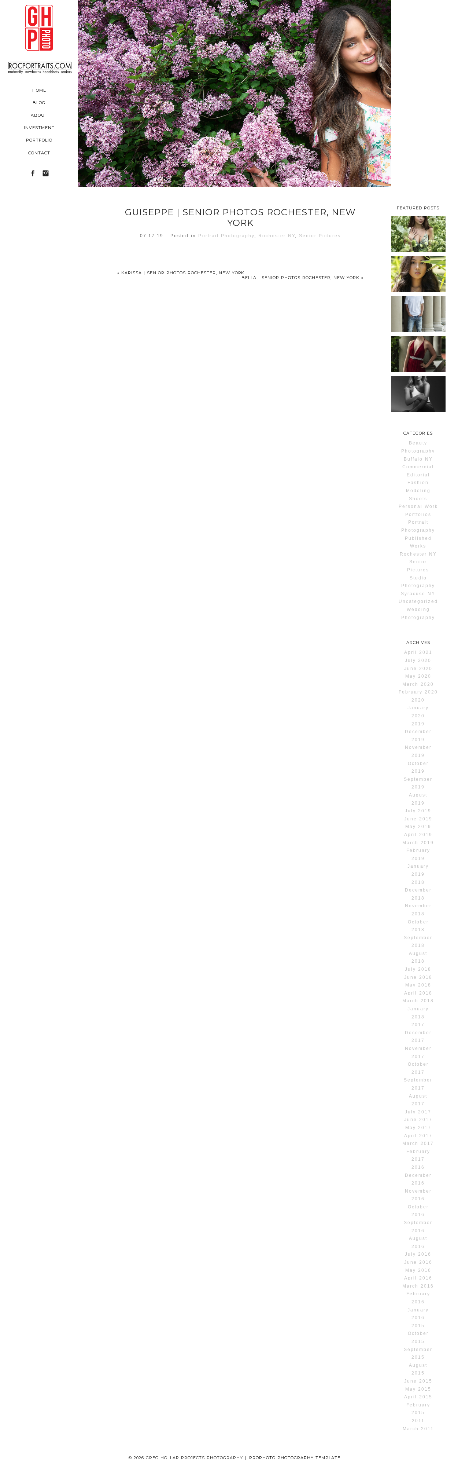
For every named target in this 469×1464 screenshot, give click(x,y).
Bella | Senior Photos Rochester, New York (302, 277)
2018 (418, 882)
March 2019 (418, 842)
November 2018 (418, 909)
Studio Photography (418, 582)
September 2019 (418, 783)
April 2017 (418, 1135)
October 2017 (418, 1068)
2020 (418, 700)
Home (39, 90)
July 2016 (418, 1254)
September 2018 (418, 941)
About (39, 115)
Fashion (418, 482)
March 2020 (418, 684)
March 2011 (418, 1428)
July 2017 (418, 1112)
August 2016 (418, 1242)
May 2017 (418, 1127)
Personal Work (418, 506)
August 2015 (418, 1369)
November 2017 (418, 1052)
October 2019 (418, 767)
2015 (418, 1325)
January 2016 (418, 1314)
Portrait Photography (226, 235)
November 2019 (418, 751)
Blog (39, 102)
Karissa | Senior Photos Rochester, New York (181, 272)
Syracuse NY (418, 593)
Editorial (418, 474)
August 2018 (418, 957)
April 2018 (418, 993)
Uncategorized (418, 601)
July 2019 (418, 810)
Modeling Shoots (418, 494)
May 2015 (418, 1389)
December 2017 (418, 1036)
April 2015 (418, 1396)
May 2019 (418, 826)
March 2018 (418, 1000)
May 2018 (418, 985)
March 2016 (418, 1286)
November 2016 (418, 1195)
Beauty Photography (418, 447)
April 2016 (418, 1278)
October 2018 (418, 926)
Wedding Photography (418, 613)
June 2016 (418, 1262)
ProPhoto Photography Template (294, 1457)
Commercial (418, 466)
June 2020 (418, 668)
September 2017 (418, 1084)
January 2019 (418, 870)
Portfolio (39, 140)
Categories (418, 433)
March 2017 (418, 1143)
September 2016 (418, 1226)
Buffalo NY (418, 459)
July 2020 (418, 660)
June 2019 (418, 818)
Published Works (418, 542)
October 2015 (418, 1337)
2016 (418, 1167)
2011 (418, 1420)
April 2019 (418, 834)
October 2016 (418, 1211)
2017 (418, 1024)
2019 (418, 723)
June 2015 (418, 1381)
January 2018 (418, 1013)
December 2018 (418, 894)
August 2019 (418, 799)
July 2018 (418, 969)
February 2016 (418, 1297)
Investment (39, 127)
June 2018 (418, 977)
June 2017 (418, 1119)
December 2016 (418, 1179)
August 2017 (418, 1100)
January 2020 (418, 711)
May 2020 (418, 676)
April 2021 (418, 652)
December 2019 (418, 735)
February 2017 (418, 1155)
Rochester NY (276, 235)
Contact (39, 152)
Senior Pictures (320, 235)
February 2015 (418, 1409)
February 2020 (418, 692)
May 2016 (418, 1270)
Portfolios (418, 514)
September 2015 (418, 1353)
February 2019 (418, 854)
